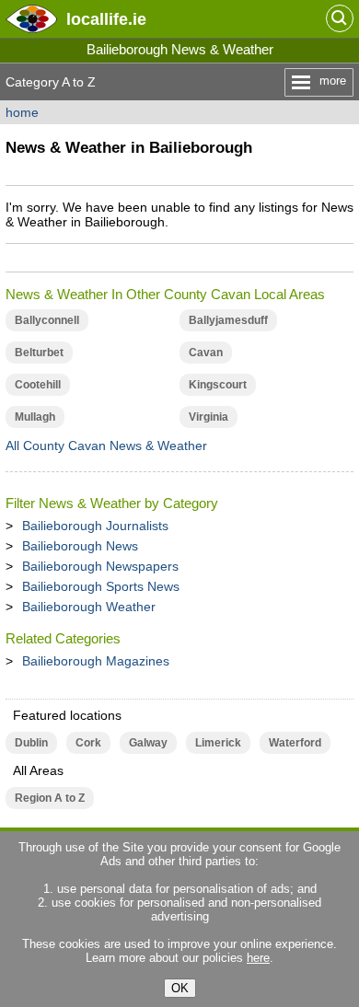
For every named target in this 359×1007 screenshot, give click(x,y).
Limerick (218, 742)
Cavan (206, 352)
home (22, 112)
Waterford (295, 742)
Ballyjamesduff (228, 320)
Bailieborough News (80, 545)
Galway (148, 742)
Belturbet (39, 352)
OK (180, 988)
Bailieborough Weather (89, 606)
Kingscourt (218, 384)
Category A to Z (51, 82)
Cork (88, 742)
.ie (106, 19)
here (258, 958)
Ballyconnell (47, 320)
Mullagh (35, 417)
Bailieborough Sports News (101, 586)
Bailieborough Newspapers (100, 566)
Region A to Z (50, 798)
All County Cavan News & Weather (106, 445)
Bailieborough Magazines (95, 661)
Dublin (31, 742)
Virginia (208, 417)
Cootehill (38, 384)
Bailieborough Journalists (95, 525)
